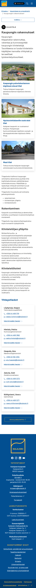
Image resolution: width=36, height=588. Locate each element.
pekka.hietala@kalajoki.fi (15, 338)
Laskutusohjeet (18, 520)
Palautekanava (16, 496)
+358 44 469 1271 (12, 400)
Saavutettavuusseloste (13, 582)
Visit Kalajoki (17, 539)
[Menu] (32, 3)
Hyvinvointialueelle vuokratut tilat (16, 121)
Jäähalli (18, 555)
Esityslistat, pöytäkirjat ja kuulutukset (18, 549)
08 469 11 (18, 478)
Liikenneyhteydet (18, 565)
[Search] (27, 3)
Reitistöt (18, 558)
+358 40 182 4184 (12, 357)
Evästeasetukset (9, 585)
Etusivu (5, 11)
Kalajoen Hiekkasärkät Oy (18, 526)
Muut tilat (7, 162)
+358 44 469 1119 (12, 314)
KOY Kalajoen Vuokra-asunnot (16, 533)
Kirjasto (18, 561)
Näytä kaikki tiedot (12, 321)
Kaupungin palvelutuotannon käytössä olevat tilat (16, 84)
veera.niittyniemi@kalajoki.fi (17, 403)
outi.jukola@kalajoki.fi (15, 382)
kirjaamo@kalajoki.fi (18, 488)
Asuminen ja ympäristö (20, 11)
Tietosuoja (28, 582)
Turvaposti (18, 500)
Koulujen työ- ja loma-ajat (18, 568)
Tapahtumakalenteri (18, 552)
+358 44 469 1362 (13, 335)
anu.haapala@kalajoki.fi (15, 360)
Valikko (17, 20)
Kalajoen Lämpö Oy (16, 528)
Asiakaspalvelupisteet (18, 492)
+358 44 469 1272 (13, 379)
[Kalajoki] (4, 3)
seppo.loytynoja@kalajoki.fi (17, 317)
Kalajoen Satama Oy (16, 531)
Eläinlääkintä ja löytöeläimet (18, 571)
